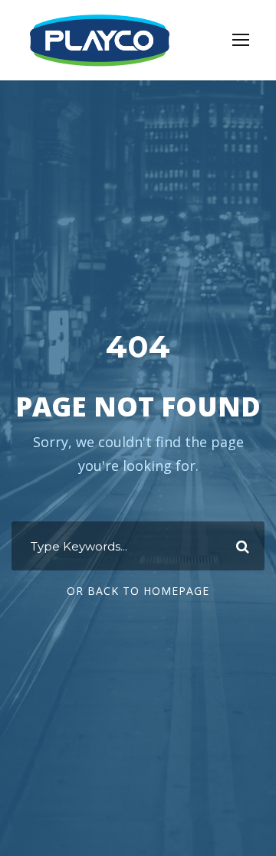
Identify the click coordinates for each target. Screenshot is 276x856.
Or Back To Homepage (138, 590)
